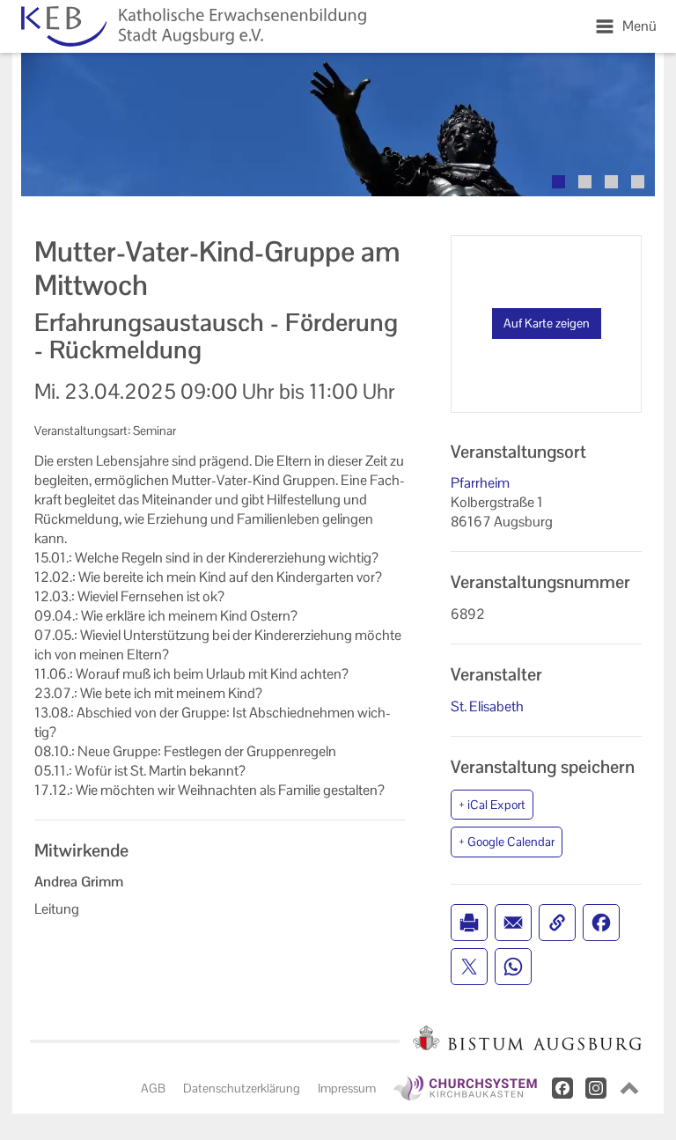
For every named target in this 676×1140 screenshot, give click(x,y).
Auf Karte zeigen (546, 323)
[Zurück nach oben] (629, 1088)
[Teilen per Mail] (513, 922)
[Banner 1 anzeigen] (558, 181)
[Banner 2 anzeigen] (585, 181)
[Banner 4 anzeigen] (637, 181)
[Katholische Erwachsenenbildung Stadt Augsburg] (190, 26)
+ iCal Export (492, 805)
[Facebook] (562, 1088)
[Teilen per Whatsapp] (513, 966)
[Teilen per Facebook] (601, 922)
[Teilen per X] (469, 966)
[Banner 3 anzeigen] (611, 181)
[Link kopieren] (557, 922)
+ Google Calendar (507, 841)
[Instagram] (596, 1088)
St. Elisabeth (487, 706)
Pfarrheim (480, 483)
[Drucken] (469, 922)
